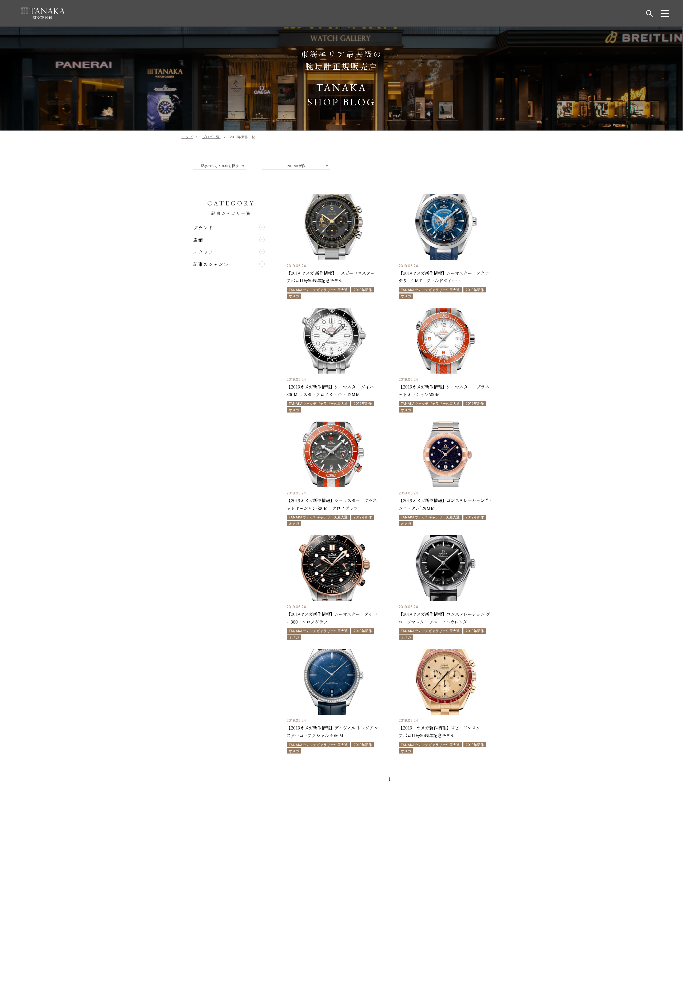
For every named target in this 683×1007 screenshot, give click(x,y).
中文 (342, 918)
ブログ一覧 (211, 137)
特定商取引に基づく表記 (219, 844)
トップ (187, 137)
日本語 (361, 918)
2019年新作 (363, 290)
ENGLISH (320, 918)
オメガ (294, 296)
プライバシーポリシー (221, 850)
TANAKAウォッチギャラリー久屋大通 (318, 290)
